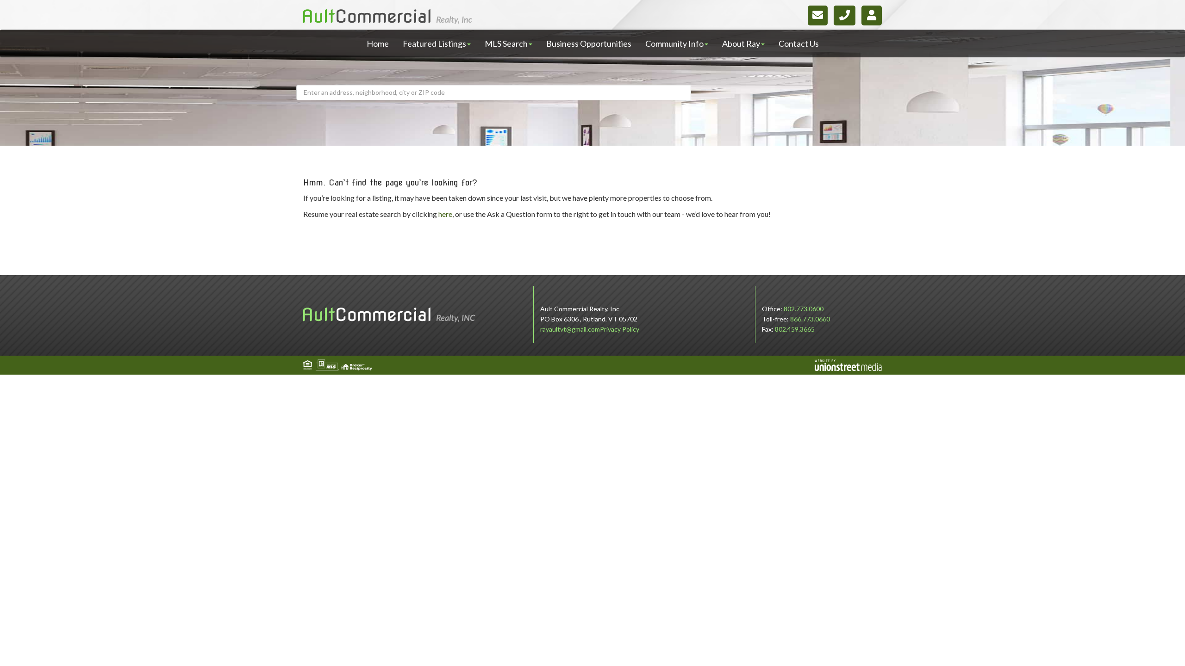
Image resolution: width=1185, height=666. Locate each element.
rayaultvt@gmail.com (570, 329)
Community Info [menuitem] (674, 43)
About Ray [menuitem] (741, 43)
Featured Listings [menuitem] (434, 43)
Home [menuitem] (378, 43)
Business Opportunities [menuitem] (588, 43)
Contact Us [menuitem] (799, 43)
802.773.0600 (803, 309)
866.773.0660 (810, 319)
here (445, 214)
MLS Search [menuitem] (506, 43)
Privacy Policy (619, 329)
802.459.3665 (795, 329)
